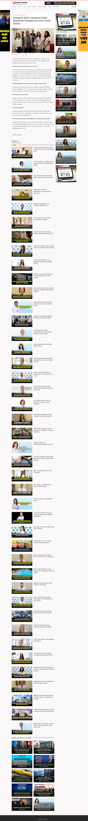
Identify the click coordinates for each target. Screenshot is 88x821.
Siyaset (40, 6)
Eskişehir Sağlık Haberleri (19, 15)
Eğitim (45, 6)
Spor (24, 6)
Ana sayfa (14, 6)
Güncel (19, 6)
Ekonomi (34, 6)
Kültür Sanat (56, 6)
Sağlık (49, 6)
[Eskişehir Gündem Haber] (20, 3)
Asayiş (28, 6)
